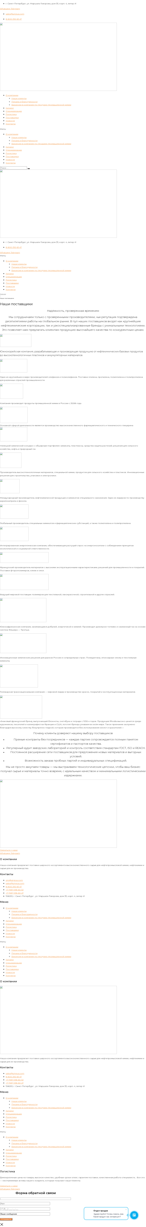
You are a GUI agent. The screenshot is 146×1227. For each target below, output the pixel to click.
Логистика (11, 114)
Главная (3, 294)
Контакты (11, 124)
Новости (10, 120)
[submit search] (29, 168)
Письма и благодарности (24, 101)
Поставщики (12, 117)
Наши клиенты (19, 98)
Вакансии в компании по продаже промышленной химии (41, 104)
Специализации (14, 111)
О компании (12, 95)
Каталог (10, 108)
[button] (73, 129)
